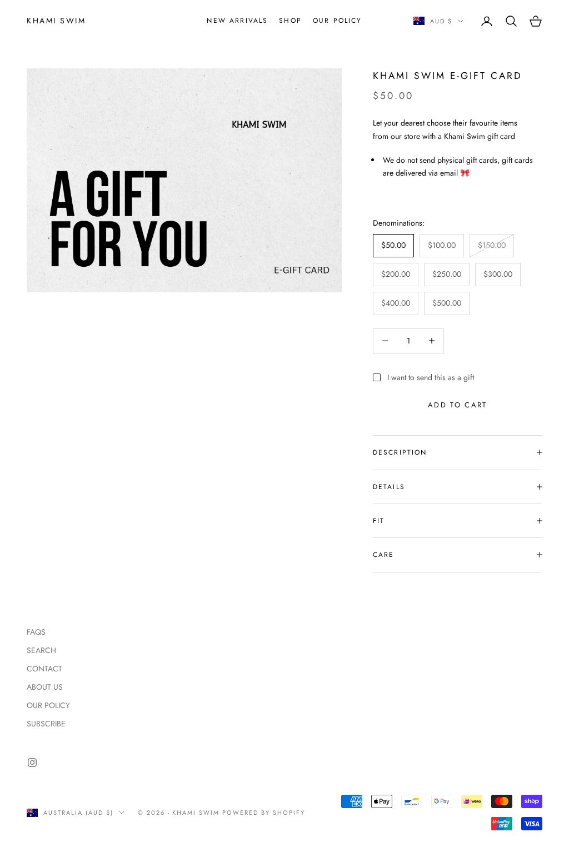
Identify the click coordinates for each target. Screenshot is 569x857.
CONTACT (44, 668)
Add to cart (457, 405)
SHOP (290, 21)
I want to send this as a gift (430, 377)
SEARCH (41, 650)
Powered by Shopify (263, 812)
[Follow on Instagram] (32, 762)
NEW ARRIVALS (237, 21)
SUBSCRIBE (46, 723)
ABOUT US (45, 686)
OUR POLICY (337, 21)
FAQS (36, 631)
